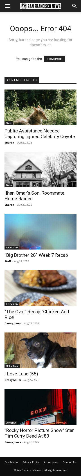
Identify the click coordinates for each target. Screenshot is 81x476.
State (9, 123)
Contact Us (69, 462)
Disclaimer (11, 462)
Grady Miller (12, 380)
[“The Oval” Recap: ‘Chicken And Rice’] (40, 288)
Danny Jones (12, 323)
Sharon (9, 142)
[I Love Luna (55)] (40, 350)
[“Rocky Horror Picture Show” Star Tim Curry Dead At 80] (40, 407)
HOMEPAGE (54, 59)
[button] (7, 6)
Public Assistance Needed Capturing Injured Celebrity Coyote (39, 133)
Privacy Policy (31, 462)
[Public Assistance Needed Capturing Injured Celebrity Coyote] (40, 107)
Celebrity (11, 422)
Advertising (51, 462)
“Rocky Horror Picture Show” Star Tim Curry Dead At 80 (39, 433)
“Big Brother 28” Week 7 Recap (36, 255)
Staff (7, 261)
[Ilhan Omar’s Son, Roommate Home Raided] (40, 169)
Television (12, 247)
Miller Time (12, 366)
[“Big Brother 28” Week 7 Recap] (40, 232)
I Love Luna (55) (21, 374)
